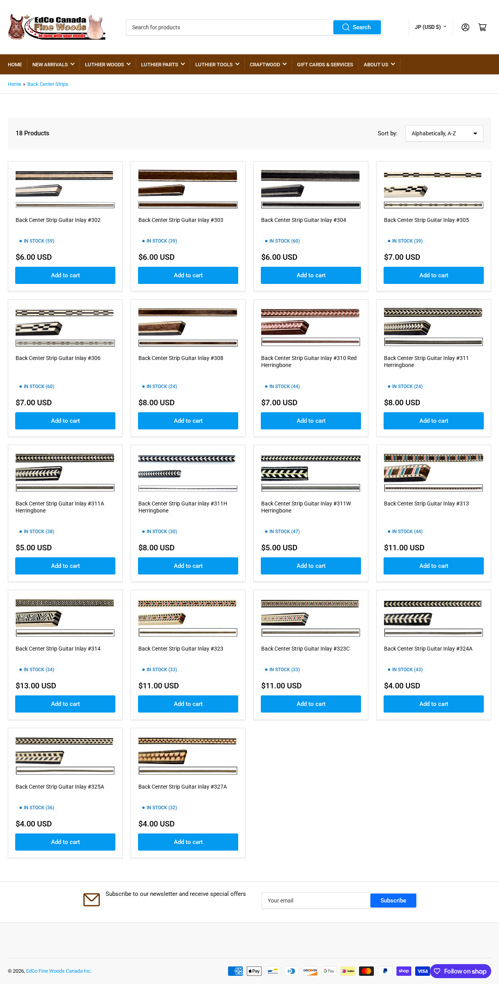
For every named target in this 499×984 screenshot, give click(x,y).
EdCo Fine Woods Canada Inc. (59, 971)
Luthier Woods (104, 64)
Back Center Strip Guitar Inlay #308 (180, 358)
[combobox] (254, 27)
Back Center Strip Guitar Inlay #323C (305, 648)
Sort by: (388, 133)
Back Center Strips (47, 84)
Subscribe (393, 900)
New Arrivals (50, 64)
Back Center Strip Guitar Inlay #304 (303, 220)
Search (362, 27)
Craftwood (265, 64)
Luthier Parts (159, 64)
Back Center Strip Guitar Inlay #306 (58, 358)
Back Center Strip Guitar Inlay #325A (60, 787)
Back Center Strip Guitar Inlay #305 (426, 220)
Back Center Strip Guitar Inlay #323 (180, 648)
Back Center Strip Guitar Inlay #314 (58, 648)
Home (15, 64)
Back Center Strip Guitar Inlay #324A (428, 648)
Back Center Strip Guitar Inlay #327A (182, 787)
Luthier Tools (214, 64)
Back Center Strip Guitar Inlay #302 (58, 220)
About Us (376, 64)
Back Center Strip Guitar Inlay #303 (180, 220)
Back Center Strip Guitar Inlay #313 (426, 503)
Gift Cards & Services (325, 64)
